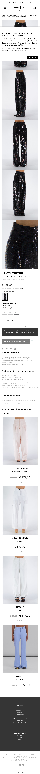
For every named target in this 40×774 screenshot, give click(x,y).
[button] (32, 57)
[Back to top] (34, 768)
